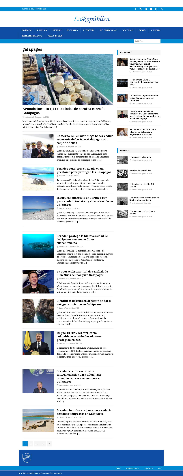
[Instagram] (156, 9)
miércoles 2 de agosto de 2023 (37, 117)
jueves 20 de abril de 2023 (69, 208)
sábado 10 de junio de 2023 (70, 147)
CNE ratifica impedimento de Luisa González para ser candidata (144, 98)
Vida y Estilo (55, 36)
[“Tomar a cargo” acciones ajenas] (122, 214)
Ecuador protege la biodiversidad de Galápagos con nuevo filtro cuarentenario (82, 239)
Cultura (155, 30)
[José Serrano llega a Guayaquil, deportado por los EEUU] (122, 83)
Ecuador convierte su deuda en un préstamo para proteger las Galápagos (84, 170)
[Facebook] (135, 9)
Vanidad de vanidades (140, 170)
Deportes (72, 30)
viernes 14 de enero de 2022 (70, 344)
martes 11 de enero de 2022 (70, 385)
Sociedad (128, 30)
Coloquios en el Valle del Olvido (142, 185)
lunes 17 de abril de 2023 (69, 308)
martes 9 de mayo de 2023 (69, 176)
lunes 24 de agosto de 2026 (141, 203)
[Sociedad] (38, 179)
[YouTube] (151, 9)
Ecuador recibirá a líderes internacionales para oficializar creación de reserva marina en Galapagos (79, 376)
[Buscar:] (147, 41)
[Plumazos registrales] (122, 160)
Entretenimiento (32, 36)
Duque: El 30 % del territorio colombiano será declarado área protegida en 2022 (79, 336)
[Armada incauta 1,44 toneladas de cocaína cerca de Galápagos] (68, 79)
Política (42, 30)
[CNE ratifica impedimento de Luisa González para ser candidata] (122, 98)
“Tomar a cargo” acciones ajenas (142, 212)
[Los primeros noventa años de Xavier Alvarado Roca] (122, 201)
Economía (88, 30)
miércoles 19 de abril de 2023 (71, 247)
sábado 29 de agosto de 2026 (142, 72)
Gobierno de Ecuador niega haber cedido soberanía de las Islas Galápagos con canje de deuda (85, 139)
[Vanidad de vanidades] (122, 174)
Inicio (118, 468)
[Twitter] (140, 9)
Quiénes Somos (132, 468)
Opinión (57, 30)
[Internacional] (38, 343)
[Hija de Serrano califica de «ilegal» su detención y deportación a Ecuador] (122, 132)
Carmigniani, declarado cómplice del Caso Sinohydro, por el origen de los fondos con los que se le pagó (145, 115)
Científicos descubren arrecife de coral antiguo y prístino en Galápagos (84, 302)
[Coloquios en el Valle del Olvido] (122, 187)
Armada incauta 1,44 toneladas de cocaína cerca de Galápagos (64, 110)
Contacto (149, 468)
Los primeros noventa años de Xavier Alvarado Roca (144, 198)
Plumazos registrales (140, 157)
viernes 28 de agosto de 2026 (142, 122)
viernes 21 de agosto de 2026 (142, 217)
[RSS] (161, 9)
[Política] (38, 146)
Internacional (108, 30)
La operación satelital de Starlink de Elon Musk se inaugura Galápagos (82, 273)
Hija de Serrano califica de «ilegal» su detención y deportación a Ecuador (143, 132)
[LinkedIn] (145, 9)
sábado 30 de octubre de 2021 (71, 417)
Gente (142, 30)
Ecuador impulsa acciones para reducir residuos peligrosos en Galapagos (84, 412)
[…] (55, 127)
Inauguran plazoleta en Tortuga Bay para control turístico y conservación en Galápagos (85, 201)
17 (43, 443)
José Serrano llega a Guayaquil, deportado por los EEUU (144, 82)
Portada (27, 30)
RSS (159, 468)
